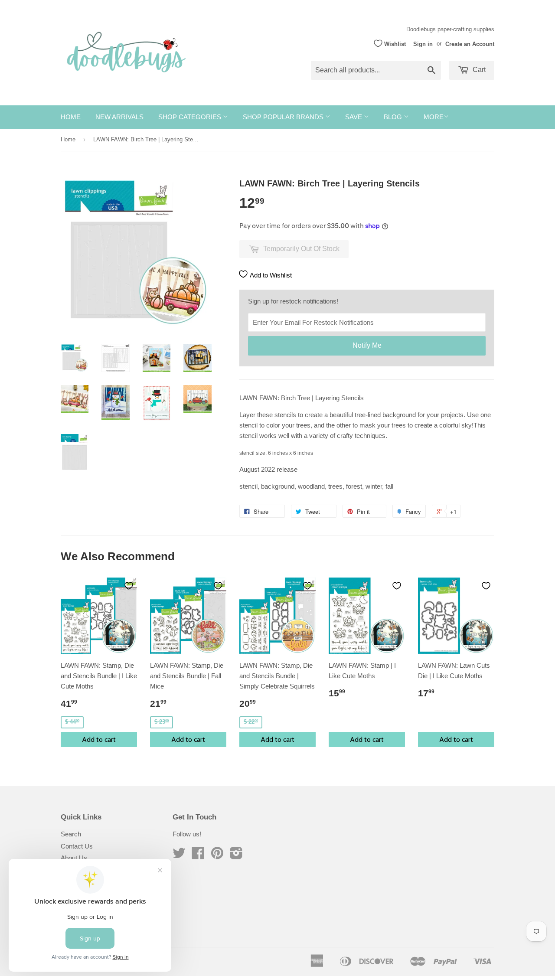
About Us (74, 858)
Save (354, 117)
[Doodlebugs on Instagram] (236, 855)
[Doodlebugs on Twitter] (179, 855)
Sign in (423, 43)
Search (71, 834)
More (434, 117)
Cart (478, 69)
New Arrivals (119, 117)
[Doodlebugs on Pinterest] (217, 855)
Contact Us (77, 846)
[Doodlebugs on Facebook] (198, 855)
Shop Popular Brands (284, 117)
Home (71, 117)
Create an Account (469, 43)
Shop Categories (190, 117)
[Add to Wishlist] (129, 586)
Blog (394, 117)
